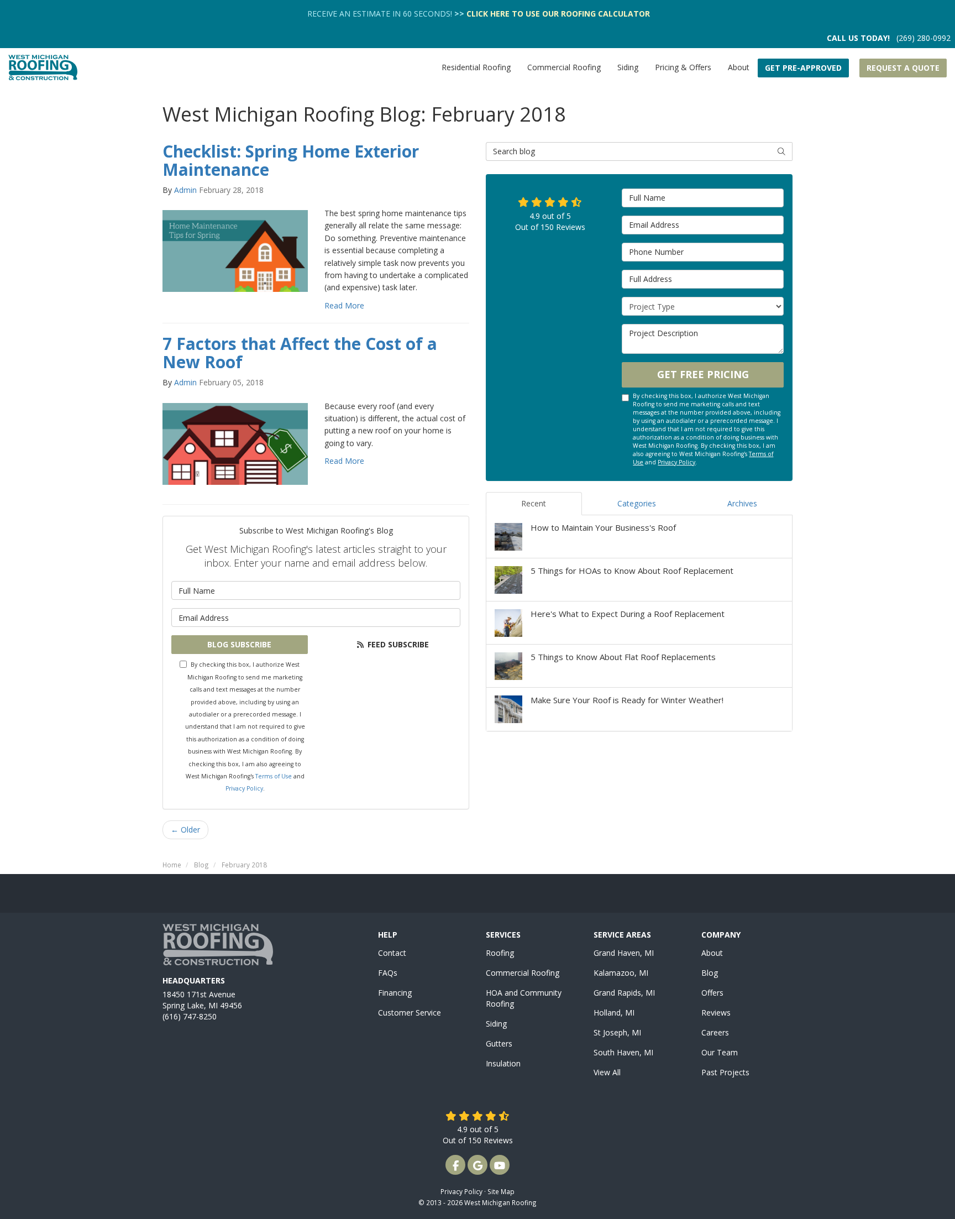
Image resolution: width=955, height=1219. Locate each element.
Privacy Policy (244, 788)
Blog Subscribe (239, 644)
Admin (185, 190)
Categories (636, 503)
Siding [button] (627, 67)
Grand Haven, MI (624, 953)
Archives (742, 503)
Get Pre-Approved (803, 67)
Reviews (716, 1012)
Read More (344, 305)
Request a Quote (903, 67)
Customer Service (409, 1012)
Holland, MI (614, 1012)
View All (607, 1072)
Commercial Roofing (522, 972)
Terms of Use (273, 776)
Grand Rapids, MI (624, 992)
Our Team (719, 1052)
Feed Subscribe (397, 644)
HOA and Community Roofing (524, 998)
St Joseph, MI (617, 1032)
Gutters (499, 1043)
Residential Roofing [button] (476, 67)
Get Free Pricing (703, 374)
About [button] (738, 67)
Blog (709, 972)
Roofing (500, 953)
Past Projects (725, 1072)
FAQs (387, 972)
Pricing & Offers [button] (683, 67)
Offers (712, 992)
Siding (496, 1023)
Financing (395, 992)
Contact (392, 953)
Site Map (501, 1191)
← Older (185, 829)
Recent (533, 503)
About (712, 953)
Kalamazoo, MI (621, 972)
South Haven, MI (623, 1052)
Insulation (503, 1063)
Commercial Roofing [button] (564, 67)
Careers (715, 1032)
